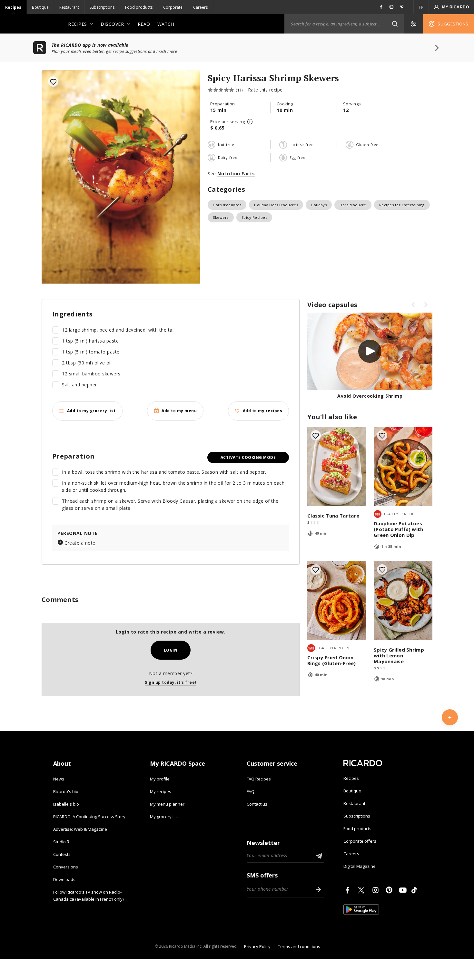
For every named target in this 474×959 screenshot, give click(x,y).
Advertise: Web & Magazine (80, 829)
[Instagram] (376, 890)
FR (421, 7)
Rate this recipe (265, 90)
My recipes (160, 791)
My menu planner (167, 804)
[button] (395, 24)
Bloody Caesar (179, 501)
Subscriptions (102, 7)
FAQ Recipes (259, 779)
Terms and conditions (299, 946)
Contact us (257, 804)
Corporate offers (359, 841)
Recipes (13, 7)
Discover (112, 24)
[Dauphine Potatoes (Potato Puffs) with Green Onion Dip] (403, 466)
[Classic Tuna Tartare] (336, 466)
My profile (160, 779)
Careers (200, 7)
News (58, 779)
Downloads (64, 879)
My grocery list (164, 816)
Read (144, 24)
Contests (62, 854)
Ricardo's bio (65, 791)
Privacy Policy (257, 946)
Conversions (65, 867)
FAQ (250, 791)
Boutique (40, 7)
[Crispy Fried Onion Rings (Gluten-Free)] (336, 600)
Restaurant (69, 7)
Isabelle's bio (66, 804)
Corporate (173, 7)
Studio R (61, 842)
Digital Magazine (359, 866)
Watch (165, 24)
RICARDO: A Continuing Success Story (89, 816)
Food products (139, 7)
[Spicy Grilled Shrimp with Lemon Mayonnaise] (403, 600)
